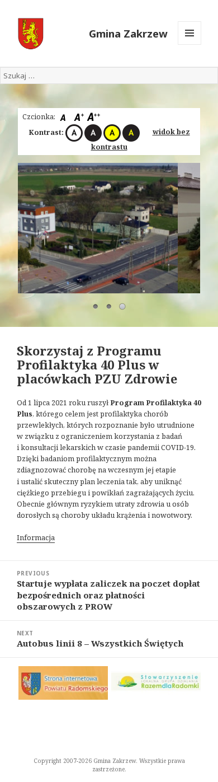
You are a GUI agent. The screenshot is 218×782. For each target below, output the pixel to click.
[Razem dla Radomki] (156, 681)
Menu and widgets (189, 44)
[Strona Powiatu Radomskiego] (63, 682)
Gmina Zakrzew (128, 33)
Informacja (36, 537)
